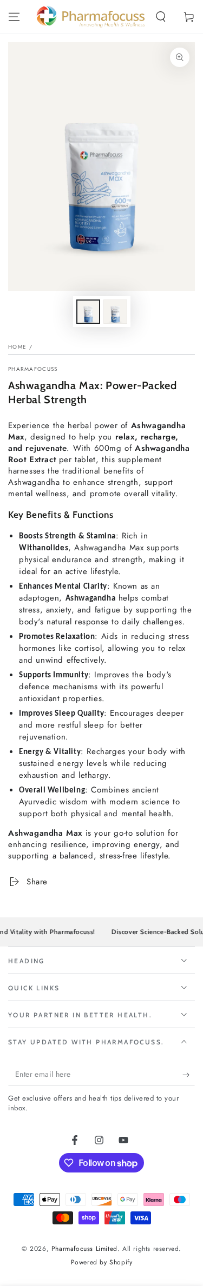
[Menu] (14, 17)
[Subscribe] (188, 1075)
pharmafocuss (33, 369)
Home (17, 347)
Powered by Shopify (102, 1262)
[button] (161, 17)
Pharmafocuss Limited (84, 1249)
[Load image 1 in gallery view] (88, 311)
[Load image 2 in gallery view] (115, 311)
